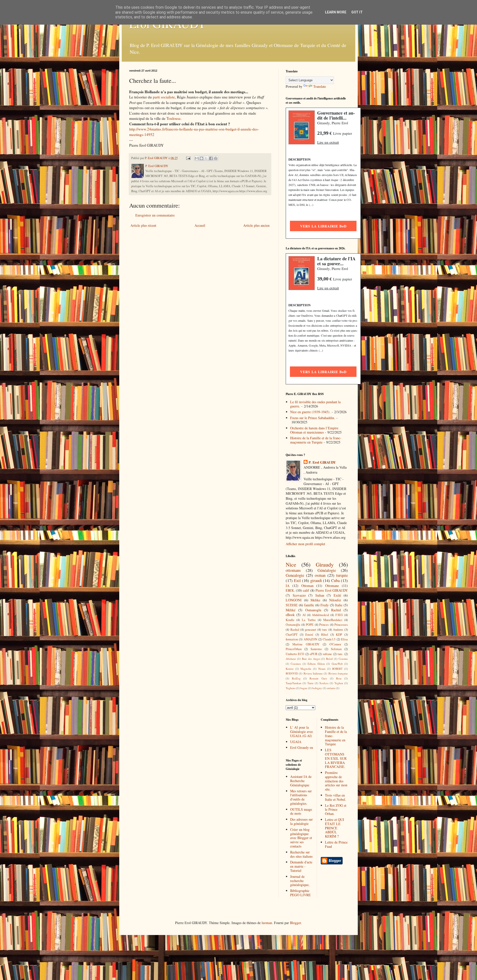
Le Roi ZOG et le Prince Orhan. (335, 809)
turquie (342, 575)
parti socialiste (164, 96)
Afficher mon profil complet (305, 543)
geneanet (310, 629)
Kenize (290, 668)
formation (292, 639)
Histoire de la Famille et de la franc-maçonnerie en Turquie (315, 440)
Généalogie (327, 570)
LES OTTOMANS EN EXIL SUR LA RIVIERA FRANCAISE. (336, 758)
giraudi (316, 580)
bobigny (317, 688)
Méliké (290, 610)
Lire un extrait (328, 142)
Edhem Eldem (316, 664)
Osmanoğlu (293, 625)
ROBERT (337, 668)
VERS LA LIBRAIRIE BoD (323, 226)
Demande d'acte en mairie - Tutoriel (301, 866)
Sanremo (316, 649)
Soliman (336, 649)
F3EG (339, 615)
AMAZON (310, 639)
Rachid (336, 610)
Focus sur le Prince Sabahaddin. (312, 417)
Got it (357, 12)
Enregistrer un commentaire (155, 215)
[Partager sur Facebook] (210, 158)
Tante (310, 683)
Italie (338, 605)
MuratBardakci (332, 620)
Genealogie (295, 575)
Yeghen (338, 683)
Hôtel (324, 634)
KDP (339, 634)
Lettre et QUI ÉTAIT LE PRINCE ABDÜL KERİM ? (334, 828)
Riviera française (338, 673)
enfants (331, 688)
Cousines (296, 664)
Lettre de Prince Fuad (336, 844)
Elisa (344, 639)
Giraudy (325, 564)
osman (320, 575)
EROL (290, 590)
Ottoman (307, 585)
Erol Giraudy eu (301, 747)
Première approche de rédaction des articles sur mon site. (336, 781)
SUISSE (292, 605)
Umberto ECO (295, 654)
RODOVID (292, 673)
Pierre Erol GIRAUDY (332, 590)
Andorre (338, 629)
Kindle (290, 620)
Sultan (319, 595)
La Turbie (309, 620)
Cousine (343, 659)
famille (309, 605)
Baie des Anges (311, 659)
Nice (291, 564)
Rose (339, 678)
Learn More (335, 12)
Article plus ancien (256, 225)
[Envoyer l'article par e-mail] (188, 158)
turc (324, 629)
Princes (324, 625)
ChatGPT (292, 634)
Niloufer (335, 600)
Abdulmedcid (320, 615)
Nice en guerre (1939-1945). (310, 411)
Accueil (200, 225)
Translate (319, 86)
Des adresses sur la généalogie (301, 821)
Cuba (335, 580)
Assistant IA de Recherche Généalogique (301, 780)
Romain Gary (318, 678)
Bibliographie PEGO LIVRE (300, 892)
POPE (310, 625)
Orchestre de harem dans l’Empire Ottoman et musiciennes (314, 430)
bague (303, 688)
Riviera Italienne (313, 673)
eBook (290, 614)
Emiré (309, 634)
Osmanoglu (313, 610)
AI (304, 615)
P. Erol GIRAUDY (322, 462)
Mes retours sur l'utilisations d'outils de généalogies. (301, 797)
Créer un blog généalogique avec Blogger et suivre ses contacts (301, 837)
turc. (340, 654)
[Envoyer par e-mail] (196, 158)
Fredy (324, 605)
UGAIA (295, 741)
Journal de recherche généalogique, (300, 880)
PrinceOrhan (294, 649)
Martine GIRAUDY (305, 644)
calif (306, 590)
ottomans (293, 570)
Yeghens (290, 688)
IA (287, 585)
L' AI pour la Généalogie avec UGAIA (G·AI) (301, 731)
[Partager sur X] (206, 158)
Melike (315, 600)
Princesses (341, 625)
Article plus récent (143, 225)
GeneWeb (337, 664)
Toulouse (173, 118)
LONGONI (294, 600)
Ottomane (332, 585)
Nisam (321, 668)
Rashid (294, 629)
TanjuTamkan (293, 683)
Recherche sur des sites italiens (301, 854)
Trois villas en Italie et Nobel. (335, 797)
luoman (267, 922)
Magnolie (305, 668)
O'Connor (335, 644)
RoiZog (296, 678)
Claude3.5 (329, 639)
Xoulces (323, 683)
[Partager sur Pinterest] (215, 158)
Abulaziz (291, 659)
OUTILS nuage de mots (301, 811)
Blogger (295, 922)
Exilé (337, 595)
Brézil (329, 659)
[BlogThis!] (201, 158)
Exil (297, 580)
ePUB (313, 654)
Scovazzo (299, 595)
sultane (327, 654)
